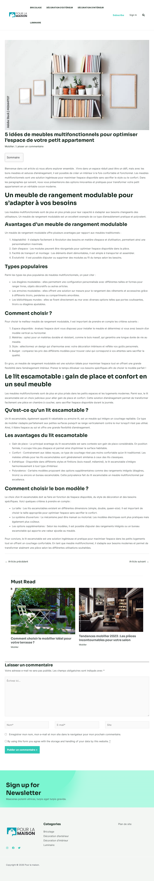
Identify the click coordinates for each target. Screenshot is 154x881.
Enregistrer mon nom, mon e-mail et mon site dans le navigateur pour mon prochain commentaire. (65, 734)
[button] (118, 15)
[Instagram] (7, 848)
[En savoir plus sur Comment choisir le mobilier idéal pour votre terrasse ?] (43, 610)
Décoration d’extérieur (59, 7)
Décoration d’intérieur (91, 7)
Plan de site (124, 824)
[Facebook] (13, 848)
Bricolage (36, 7)
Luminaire (35, 22)
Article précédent (16, 561)
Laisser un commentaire (29, 146)
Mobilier (9, 146)
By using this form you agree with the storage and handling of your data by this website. (59, 741)
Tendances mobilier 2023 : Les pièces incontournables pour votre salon (107, 638)
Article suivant (139, 561)
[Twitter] (19, 848)
